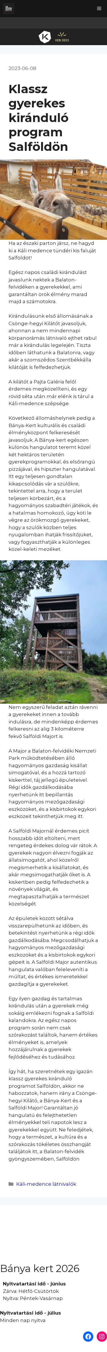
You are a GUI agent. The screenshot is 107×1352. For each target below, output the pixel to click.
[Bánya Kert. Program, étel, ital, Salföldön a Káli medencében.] (8, 8)
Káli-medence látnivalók (46, 1184)
